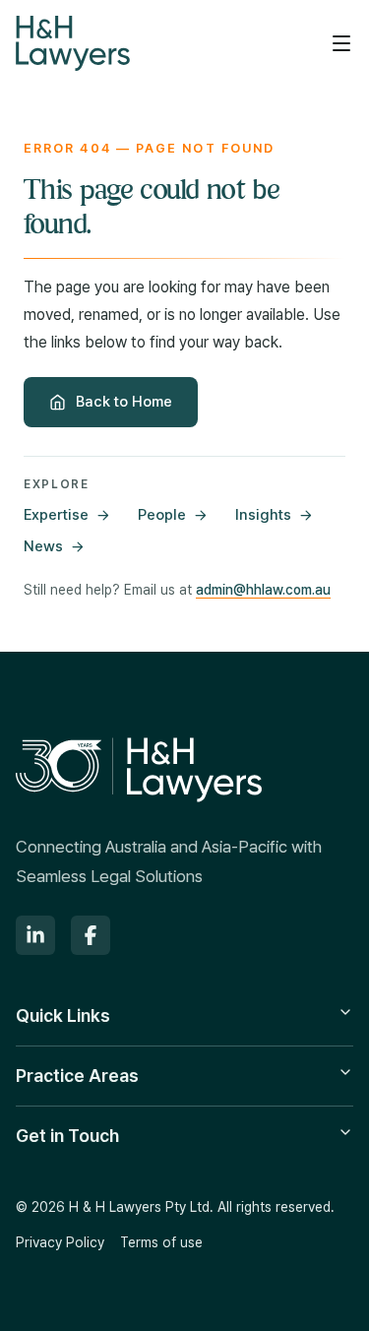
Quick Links (63, 1015)
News (43, 546)
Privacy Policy (60, 1242)
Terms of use (161, 1242)
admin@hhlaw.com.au (263, 590)
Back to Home (124, 402)
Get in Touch (67, 1135)
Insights (263, 515)
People (162, 515)
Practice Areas (77, 1075)
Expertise (56, 515)
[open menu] (341, 43)
